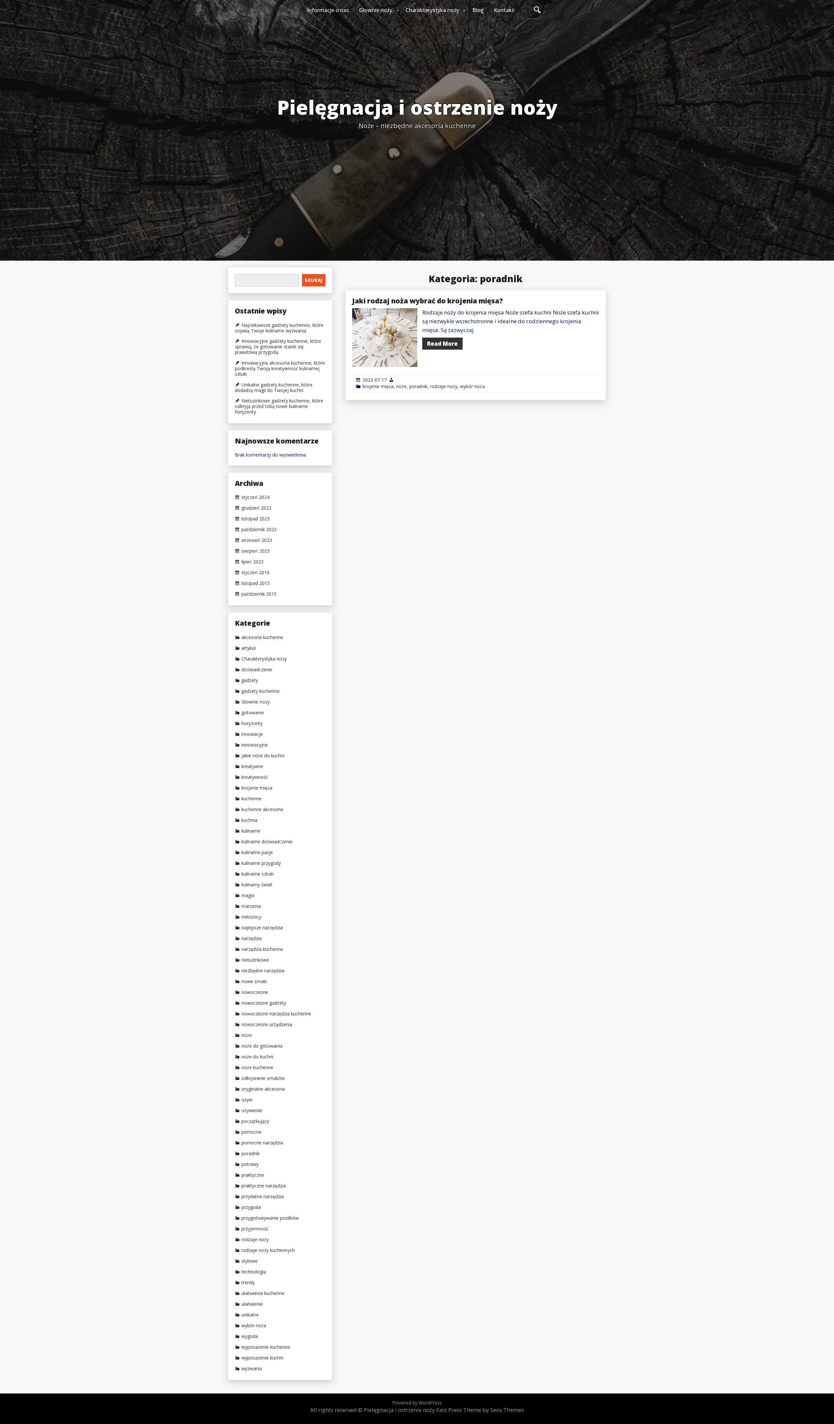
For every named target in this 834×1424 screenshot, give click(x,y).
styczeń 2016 (255, 572)
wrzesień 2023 (256, 540)
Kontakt (504, 10)
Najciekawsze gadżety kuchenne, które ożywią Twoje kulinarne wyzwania (279, 328)
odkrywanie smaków (263, 1078)
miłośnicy (251, 917)
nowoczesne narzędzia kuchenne (276, 1014)
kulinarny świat (256, 885)
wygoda (249, 1336)
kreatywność (254, 777)
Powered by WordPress (417, 1403)
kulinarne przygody (261, 863)
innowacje (252, 734)
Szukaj (314, 280)
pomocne (251, 1132)
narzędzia (251, 938)
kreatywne (252, 766)
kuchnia (249, 820)
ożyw (246, 1100)
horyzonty (252, 723)
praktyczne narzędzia (263, 1186)
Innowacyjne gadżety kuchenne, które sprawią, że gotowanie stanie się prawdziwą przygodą (278, 346)
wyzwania (251, 1369)
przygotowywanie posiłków (270, 1218)
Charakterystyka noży (432, 10)
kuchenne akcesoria (262, 809)
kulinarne (250, 831)
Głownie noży (375, 10)
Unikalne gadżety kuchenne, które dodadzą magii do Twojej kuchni (273, 387)
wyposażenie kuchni (262, 1358)
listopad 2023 (255, 519)
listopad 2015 (255, 583)
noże (401, 386)
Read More (442, 343)
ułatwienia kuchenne (262, 1293)
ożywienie (251, 1110)
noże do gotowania (261, 1046)
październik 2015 (259, 594)
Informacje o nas (328, 10)
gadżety (249, 680)
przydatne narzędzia (262, 1196)
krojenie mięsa (378, 386)
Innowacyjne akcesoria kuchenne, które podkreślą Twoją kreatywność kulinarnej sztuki (280, 368)
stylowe (249, 1261)
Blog (478, 10)
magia (247, 895)
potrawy (250, 1164)
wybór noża (472, 386)
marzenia (251, 906)
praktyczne (252, 1175)
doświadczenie (256, 670)
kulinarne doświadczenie (267, 842)
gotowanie (252, 713)
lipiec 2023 (252, 562)
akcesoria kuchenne (262, 637)
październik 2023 (259, 529)
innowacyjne (254, 745)
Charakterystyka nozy (264, 659)
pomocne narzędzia (262, 1143)
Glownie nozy (255, 702)
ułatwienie (252, 1304)
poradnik (418, 386)
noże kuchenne (257, 1067)
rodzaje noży (443, 386)
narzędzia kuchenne (262, 949)
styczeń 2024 (255, 497)
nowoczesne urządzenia (266, 1024)
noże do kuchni (257, 1057)
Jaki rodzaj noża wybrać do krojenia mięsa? (427, 300)
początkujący (255, 1121)
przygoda (251, 1207)
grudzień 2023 (256, 508)
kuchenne (251, 799)
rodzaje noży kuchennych (268, 1250)
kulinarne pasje (257, 852)
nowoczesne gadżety (263, 1003)
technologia (253, 1272)
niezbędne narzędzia (262, 971)
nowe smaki (254, 981)
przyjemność (254, 1229)
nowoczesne (254, 992)
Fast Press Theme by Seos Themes (480, 1410)
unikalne (250, 1315)
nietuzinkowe (255, 960)
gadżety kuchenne (260, 691)
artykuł (248, 648)
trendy (248, 1283)
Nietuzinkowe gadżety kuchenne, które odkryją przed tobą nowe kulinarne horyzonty (279, 406)
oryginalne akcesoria (263, 1089)
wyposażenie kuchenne (265, 1347)
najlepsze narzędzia (262, 928)
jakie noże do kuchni (262, 756)
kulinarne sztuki (257, 874)
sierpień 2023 (255, 551)
